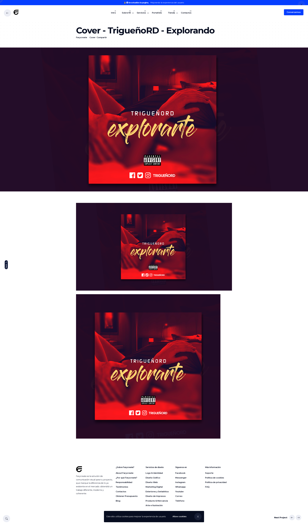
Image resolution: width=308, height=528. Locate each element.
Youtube (179, 491)
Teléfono (179, 501)
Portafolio (157, 13)
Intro (113, 13)
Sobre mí (126, 13)
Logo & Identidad (154, 473)
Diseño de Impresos (156, 496)
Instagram (180, 482)
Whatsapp (180, 487)
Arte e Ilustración (154, 505)
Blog (118, 501)
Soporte (209, 473)
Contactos (186, 13)
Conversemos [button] (294, 12)
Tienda (171, 13)
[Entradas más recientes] (292, 517)
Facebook (180, 473)
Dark (6, 266)
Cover (93, 37)
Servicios (141, 13)
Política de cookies (214, 478)
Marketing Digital (154, 487)
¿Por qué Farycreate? (126, 478)
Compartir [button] (102, 37)
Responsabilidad (124, 482)
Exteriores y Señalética (157, 491)
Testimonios (122, 487)
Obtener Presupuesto (127, 496)
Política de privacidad (216, 482)
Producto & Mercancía (157, 501)
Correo (178, 496)
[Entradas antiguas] (298, 517)
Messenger (181, 478)
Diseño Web (152, 482)
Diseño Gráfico (153, 478)
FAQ (207, 487)
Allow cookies (179, 516)
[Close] (198, 516)
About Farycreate (124, 473)
